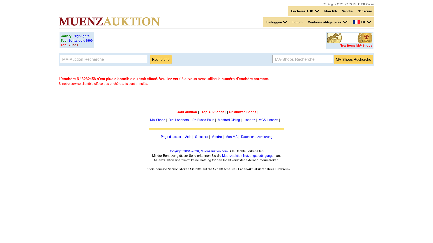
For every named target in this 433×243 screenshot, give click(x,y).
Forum (297, 22)
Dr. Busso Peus (203, 119)
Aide (188, 136)
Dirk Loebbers (179, 119)
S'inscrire (365, 11)
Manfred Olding (229, 119)
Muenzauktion (232, 155)
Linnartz (249, 119)
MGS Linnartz (268, 119)
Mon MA (330, 11)
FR (363, 22)
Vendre (347, 11)
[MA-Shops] (349, 41)
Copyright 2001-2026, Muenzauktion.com (198, 151)
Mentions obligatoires (325, 22)
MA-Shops (157, 119)
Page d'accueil (171, 136)
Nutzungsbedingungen (259, 155)
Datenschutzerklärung (256, 136)
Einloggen (274, 22)
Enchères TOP (302, 11)
